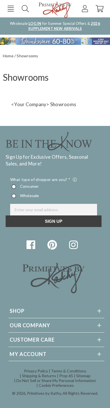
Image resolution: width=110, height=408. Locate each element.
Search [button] (25, 9)
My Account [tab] (28, 354)
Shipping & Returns (39, 375)
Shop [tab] (17, 311)
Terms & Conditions (68, 370)
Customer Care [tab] (32, 340)
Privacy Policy (36, 370)
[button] (10, 9)
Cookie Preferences (56, 385)
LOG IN (34, 23)
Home (8, 55)
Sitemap (83, 375)
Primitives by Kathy (44, 393)
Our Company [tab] (30, 325)
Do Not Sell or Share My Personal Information (56, 380)
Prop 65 (66, 375)
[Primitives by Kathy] (54, 291)
